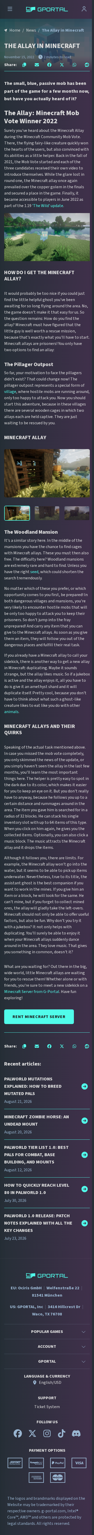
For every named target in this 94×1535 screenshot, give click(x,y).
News (31, 30)
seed (34, 572)
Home (14, 30)
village (10, 392)
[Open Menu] (10, 9)
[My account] (84, 9)
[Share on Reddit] (87, 65)
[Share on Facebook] (49, 65)
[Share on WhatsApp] (74, 65)
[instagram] (47, 1436)
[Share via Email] (37, 65)
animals (11, 712)
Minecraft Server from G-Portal (31, 992)
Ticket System (47, 1407)
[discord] (76, 1436)
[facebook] (18, 1436)
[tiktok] (61, 1436)
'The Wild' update (47, 206)
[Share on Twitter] (62, 65)
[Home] (47, 9)
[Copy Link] (24, 65)
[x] (32, 1436)
